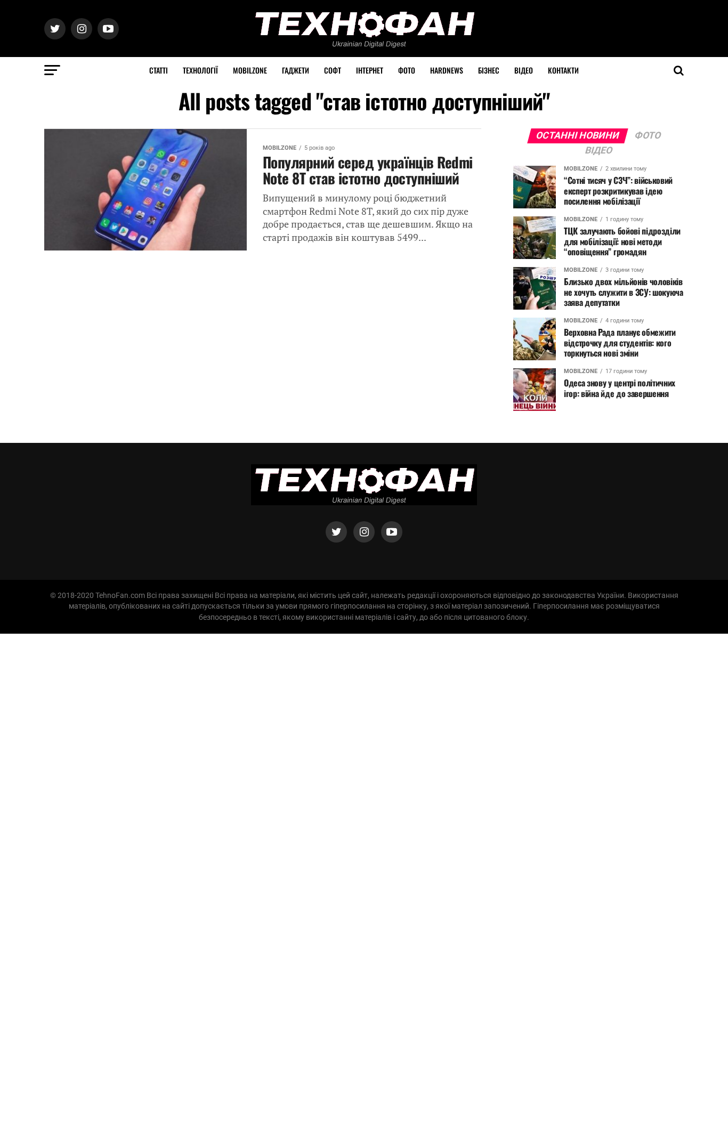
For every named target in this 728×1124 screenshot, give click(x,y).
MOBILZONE (250, 70)
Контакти (563, 70)
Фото (406, 70)
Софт (332, 70)
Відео (523, 70)
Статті (158, 70)
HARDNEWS (446, 70)
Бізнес (488, 70)
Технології (200, 70)
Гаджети (295, 70)
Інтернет (369, 70)
